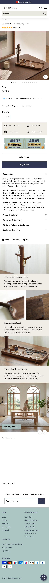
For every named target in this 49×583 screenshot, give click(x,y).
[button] (7, 27)
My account (6, 551)
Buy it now (24, 164)
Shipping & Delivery (31, 520)
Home (4, 19)
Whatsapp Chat (7, 547)
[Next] (45, 432)
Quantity (5, 112)
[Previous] (40, 432)
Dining (4, 520)
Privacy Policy (29, 537)
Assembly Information (31, 530)
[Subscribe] (41, 501)
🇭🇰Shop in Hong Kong (24, 2)
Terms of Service (30, 533)
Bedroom (5, 523)
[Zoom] (45, 77)
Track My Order (29, 523)
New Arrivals (6, 527)
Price (4, 87)
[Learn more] (42, 99)
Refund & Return (30, 527)
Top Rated (5, 530)
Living (4, 517)
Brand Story (28, 517)
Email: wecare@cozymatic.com (12, 544)
